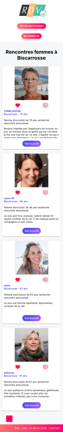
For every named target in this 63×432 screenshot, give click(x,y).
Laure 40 (9, 198)
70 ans (23, 114)
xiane (7, 285)
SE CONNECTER (31, 36)
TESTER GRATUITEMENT (32, 26)
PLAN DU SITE (38, 428)
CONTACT (55, 428)
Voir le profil (32, 143)
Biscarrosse (10, 114)
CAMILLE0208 (12, 111)
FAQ (17, 428)
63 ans (24, 288)
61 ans (23, 375)
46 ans (24, 201)
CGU (24, 428)
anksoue (9, 372)
